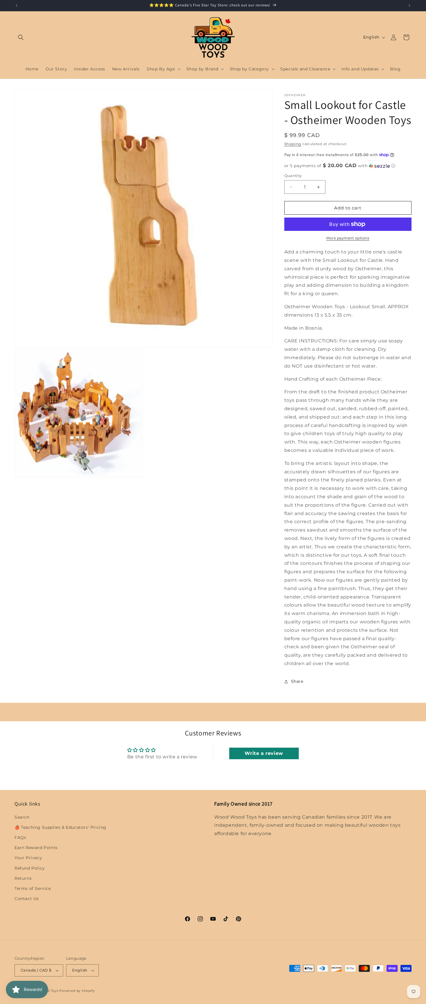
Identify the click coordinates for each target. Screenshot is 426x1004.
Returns (23, 878)
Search (22, 817)
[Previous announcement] (16, 5)
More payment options (347, 238)
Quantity (293, 175)
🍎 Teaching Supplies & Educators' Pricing (60, 827)
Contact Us (26, 898)
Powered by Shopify (77, 991)
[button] (20, 37)
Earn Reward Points (36, 847)
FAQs (20, 837)
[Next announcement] (409, 5)
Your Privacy (28, 857)
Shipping (292, 144)
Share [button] (297, 681)
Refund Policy (29, 868)
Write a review (264, 753)
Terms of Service (32, 888)
